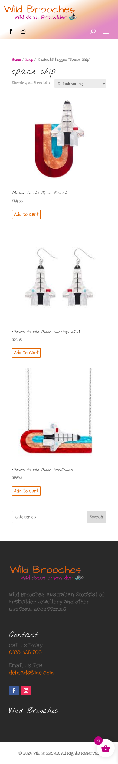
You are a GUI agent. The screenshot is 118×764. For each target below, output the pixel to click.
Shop (29, 59)
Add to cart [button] (26, 214)
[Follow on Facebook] (11, 31)
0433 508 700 (25, 652)
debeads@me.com (31, 672)
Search (96, 517)
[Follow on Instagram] (23, 31)
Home (16, 59)
